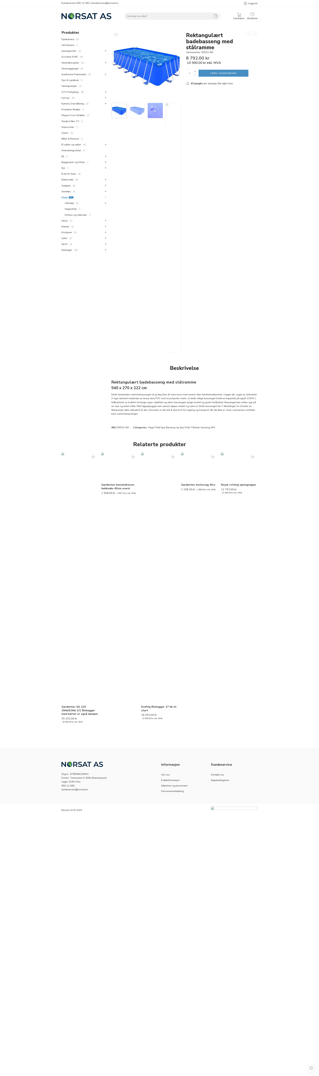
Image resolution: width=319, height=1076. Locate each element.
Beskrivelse (184, 368)
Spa (163, 427)
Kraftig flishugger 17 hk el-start (159, 708)
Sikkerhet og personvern (174, 785)
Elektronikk (69, 179)
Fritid (157, 427)
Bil (64, 156)
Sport (66, 244)
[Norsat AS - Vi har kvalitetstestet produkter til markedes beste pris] (86, 16)
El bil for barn (70, 173)
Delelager (69, 250)
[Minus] (195, 75)
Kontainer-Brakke (72, 109)
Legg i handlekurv (223, 73)
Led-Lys (67, 97)
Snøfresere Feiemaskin (76, 74)
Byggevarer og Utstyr (74, 162)
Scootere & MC (71, 56)
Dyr (64, 168)
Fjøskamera (69, 39)
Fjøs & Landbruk (71, 80)
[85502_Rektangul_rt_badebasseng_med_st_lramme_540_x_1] (146, 65)
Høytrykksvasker (72, 62)
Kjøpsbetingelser (220, 780)
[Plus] (195, 71)
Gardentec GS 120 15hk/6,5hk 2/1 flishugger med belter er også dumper (79, 710)
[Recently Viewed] (311, 1068)
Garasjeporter (71, 51)
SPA (213, 427)
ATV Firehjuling (72, 92)
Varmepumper (71, 86)
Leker (66, 238)
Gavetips (68, 191)
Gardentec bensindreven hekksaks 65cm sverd (117, 486)
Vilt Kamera (69, 45)
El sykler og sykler (73, 144)
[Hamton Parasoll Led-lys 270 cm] (248, 33)
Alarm (67, 133)
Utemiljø (71, 203)
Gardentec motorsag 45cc (198, 485)
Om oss (165, 774)
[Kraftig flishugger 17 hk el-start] (159, 577)
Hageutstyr (72, 209)
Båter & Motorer (71, 138)
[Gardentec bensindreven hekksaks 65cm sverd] (119, 466)
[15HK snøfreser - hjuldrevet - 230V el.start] (255, 33)
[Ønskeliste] (116, 35)
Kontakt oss (217, 774)
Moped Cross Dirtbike (75, 115)
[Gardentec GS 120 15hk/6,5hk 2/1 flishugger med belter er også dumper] (79, 577)
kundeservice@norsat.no (105, 3)
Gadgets (68, 185)
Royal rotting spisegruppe (238, 485)
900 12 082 (83, 3)
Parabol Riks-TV (72, 121)
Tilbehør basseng (200, 427)
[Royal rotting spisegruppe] (239, 466)
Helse (66, 220)
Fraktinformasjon (170, 780)
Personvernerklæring (172, 791)
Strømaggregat (72, 68)
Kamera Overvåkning (74, 103)
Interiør (67, 226)
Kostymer (68, 232)
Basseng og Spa (175, 427)
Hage (151, 427)
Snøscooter (69, 127)
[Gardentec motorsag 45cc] (199, 466)
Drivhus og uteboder (77, 215)
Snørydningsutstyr (72, 150)
